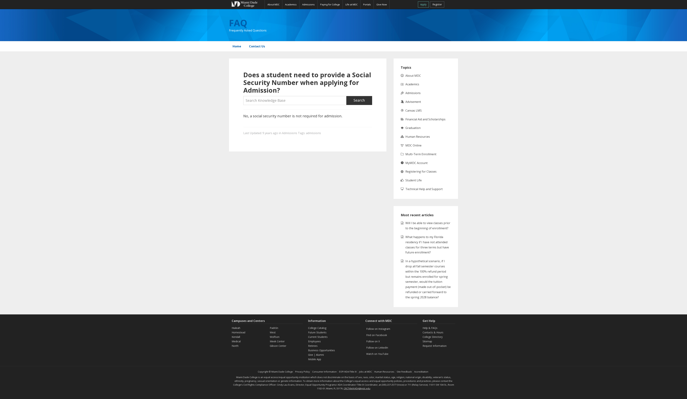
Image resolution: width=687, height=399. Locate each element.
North (235, 345)
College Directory (433, 337)
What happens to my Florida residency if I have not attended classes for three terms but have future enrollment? (427, 244)
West (273, 332)
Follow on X (373, 341)
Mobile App (314, 359)
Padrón (274, 328)
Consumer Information (324, 371)
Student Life (413, 180)
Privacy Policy (302, 371)
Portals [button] (367, 4)
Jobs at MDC (365, 371)
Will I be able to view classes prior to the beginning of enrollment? (427, 225)
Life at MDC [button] (351, 4)
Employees (314, 341)
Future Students (317, 332)
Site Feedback (404, 371)
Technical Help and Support (424, 189)
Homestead (238, 332)
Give (310, 354)
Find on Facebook (376, 335)
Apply (423, 4)
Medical (236, 341)
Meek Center (277, 341)
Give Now (381, 4)
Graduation (413, 128)
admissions (313, 133)
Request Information (435, 345)
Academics (412, 84)
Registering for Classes (421, 171)
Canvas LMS (413, 110)
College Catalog (317, 328)
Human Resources (417, 137)
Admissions (289, 133)
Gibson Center (278, 345)
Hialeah (236, 328)
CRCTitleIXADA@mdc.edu (357, 388)
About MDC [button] (273, 4)
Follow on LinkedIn (377, 347)
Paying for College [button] (330, 4)
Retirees (313, 345)
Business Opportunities (321, 350)
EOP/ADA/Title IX (348, 371)
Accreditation (421, 371)
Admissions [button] (308, 4)
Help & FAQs (430, 328)
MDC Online (413, 145)
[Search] (451, 4)
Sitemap (427, 341)
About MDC (413, 76)
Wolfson (274, 337)
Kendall (236, 337)
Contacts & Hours (433, 332)
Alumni (320, 354)
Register (437, 4)
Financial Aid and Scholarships (425, 119)
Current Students (318, 337)
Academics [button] (291, 4)
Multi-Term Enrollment (420, 154)
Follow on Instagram (378, 329)
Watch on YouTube (377, 354)
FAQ (238, 23)
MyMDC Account (416, 163)
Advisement (413, 102)
